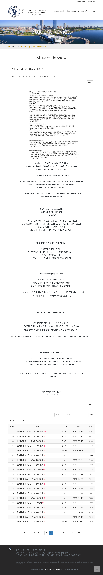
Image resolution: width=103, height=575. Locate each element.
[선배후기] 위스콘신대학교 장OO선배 (30, 474)
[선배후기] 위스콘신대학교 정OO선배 (30, 436)
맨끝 (78, 533)
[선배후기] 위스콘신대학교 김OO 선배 (30, 432)
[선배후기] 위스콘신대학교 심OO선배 (30, 498)
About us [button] (57, 11)
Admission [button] (65, 11)
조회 (90, 426)
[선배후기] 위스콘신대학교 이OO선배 (30, 446)
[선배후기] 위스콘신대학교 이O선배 (29, 503)
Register (91, 2)
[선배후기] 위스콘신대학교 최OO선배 (30, 460)
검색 (91, 415)
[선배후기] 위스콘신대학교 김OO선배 (30, 441)
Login (84, 2)
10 (68, 533)
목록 (89, 83)
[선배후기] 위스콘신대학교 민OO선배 (30, 465)
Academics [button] (81, 11)
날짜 (78, 426)
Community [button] (90, 11)
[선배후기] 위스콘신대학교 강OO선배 (30, 484)
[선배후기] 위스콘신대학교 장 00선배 (30, 470)
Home (78, 2)
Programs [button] (73, 11)
